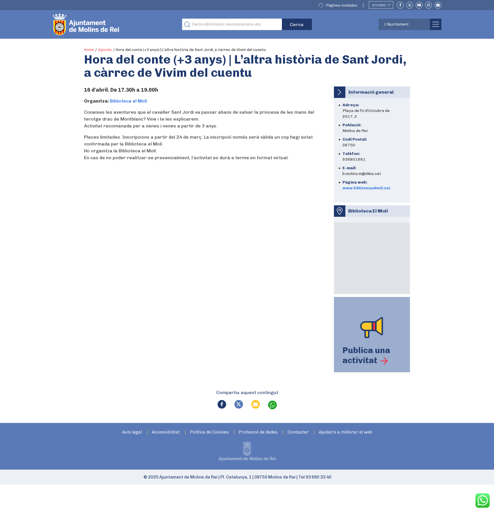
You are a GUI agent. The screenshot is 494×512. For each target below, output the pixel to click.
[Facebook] (400, 5)
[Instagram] (428, 5)
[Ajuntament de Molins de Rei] (107, 24)
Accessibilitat (166, 432)
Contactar (298, 432)
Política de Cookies (209, 432)
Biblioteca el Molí (128, 101)
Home (89, 50)
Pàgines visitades (341, 5)
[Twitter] (409, 5)
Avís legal (132, 432)
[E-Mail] (438, 5)
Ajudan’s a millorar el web (345, 432)
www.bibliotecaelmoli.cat (366, 188)
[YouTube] (419, 5)
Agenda (105, 50)
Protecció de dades (258, 432)
